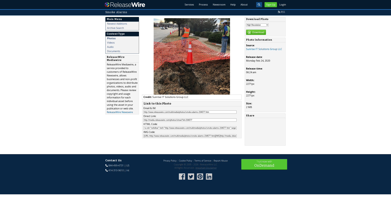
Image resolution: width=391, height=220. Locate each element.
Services (189, 4)
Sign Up (270, 4)
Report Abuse (221, 160)
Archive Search (115, 28)
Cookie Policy (185, 160)
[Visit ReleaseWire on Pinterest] (200, 179)
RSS (283, 12)
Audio (110, 47)
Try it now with (264, 164)
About (244, 4)
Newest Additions (117, 23)
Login (282, 4)
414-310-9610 (116, 170)
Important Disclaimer (206, 167)
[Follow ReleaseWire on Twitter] (191, 179)
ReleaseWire (125, 5)
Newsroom (219, 4)
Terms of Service (202, 160)
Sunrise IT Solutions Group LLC (264, 49)
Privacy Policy (170, 160)
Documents (113, 51)
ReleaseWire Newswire (120, 112)
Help (233, 4)
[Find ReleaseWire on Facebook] (182, 179)
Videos (111, 42)
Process (203, 4)
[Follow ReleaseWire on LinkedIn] (209, 179)
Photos (111, 38)
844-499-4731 (116, 165)
